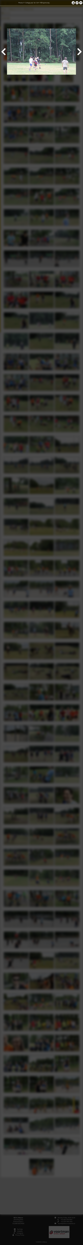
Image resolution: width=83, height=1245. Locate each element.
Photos (20, 3)
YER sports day (45, 3)
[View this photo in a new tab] (77, 2)
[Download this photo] (73, 2)
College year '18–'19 (31, 3)
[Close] (80, 2)
